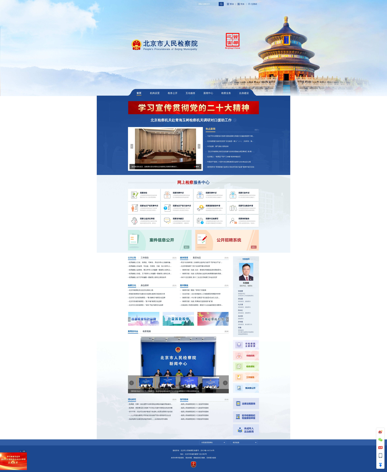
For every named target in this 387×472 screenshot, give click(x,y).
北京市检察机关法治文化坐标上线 (141, 290)
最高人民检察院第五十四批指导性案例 (195, 419)
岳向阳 (240, 316)
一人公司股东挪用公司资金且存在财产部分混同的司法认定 (150, 415)
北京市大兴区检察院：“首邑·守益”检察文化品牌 (146, 305)
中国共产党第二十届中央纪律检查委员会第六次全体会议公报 (229, 162)
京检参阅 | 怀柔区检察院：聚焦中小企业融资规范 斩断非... (202, 305)
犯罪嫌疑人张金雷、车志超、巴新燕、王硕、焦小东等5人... (150, 266)
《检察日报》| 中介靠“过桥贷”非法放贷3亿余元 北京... (200, 297)
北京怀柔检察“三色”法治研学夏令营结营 (195, 266)
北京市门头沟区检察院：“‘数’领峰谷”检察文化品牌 (147, 297)
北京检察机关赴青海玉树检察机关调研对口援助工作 (191, 120)
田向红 (240, 310)
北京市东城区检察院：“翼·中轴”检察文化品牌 (145, 301)
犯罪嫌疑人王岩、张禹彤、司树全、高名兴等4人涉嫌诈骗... (150, 262)
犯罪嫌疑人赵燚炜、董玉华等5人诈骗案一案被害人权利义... (150, 270)
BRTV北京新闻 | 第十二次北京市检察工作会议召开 (199, 277)
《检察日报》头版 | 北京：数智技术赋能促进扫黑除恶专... (201, 270)
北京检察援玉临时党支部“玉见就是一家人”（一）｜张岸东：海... (230, 141)
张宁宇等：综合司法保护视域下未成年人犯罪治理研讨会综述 (151, 411)
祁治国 (240, 299)
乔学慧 (240, 322)
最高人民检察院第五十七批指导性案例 (195, 408)
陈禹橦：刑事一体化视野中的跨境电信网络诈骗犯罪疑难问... (150, 404)
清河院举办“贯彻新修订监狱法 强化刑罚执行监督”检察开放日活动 (230, 167)
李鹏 (239, 327)
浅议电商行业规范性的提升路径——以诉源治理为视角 (148, 419)
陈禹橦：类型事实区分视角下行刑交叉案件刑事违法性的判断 (151, 408)
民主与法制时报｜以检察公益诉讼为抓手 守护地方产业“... (201, 262)
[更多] (174, 258)
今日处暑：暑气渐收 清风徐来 (218, 146)
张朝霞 (240, 291)
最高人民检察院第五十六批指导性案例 (195, 411)
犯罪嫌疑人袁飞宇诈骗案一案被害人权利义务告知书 (147, 277)
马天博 (240, 304)
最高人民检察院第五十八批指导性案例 (195, 404)
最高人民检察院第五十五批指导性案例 (195, 415)
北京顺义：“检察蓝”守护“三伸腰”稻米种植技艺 (224, 157)
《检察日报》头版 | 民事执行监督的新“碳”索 (197, 301)
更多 (256, 130)
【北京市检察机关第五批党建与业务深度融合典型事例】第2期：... (230, 151)
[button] (132, 146)
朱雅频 (246, 283)
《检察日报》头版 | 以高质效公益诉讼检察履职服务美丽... (201, 273)
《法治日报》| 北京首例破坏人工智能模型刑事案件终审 (201, 294)
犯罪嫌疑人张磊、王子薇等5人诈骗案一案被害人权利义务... (150, 273)
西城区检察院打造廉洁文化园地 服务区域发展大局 (147, 294)
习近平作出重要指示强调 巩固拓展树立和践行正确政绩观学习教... (230, 136)
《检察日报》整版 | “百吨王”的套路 (193, 290)
